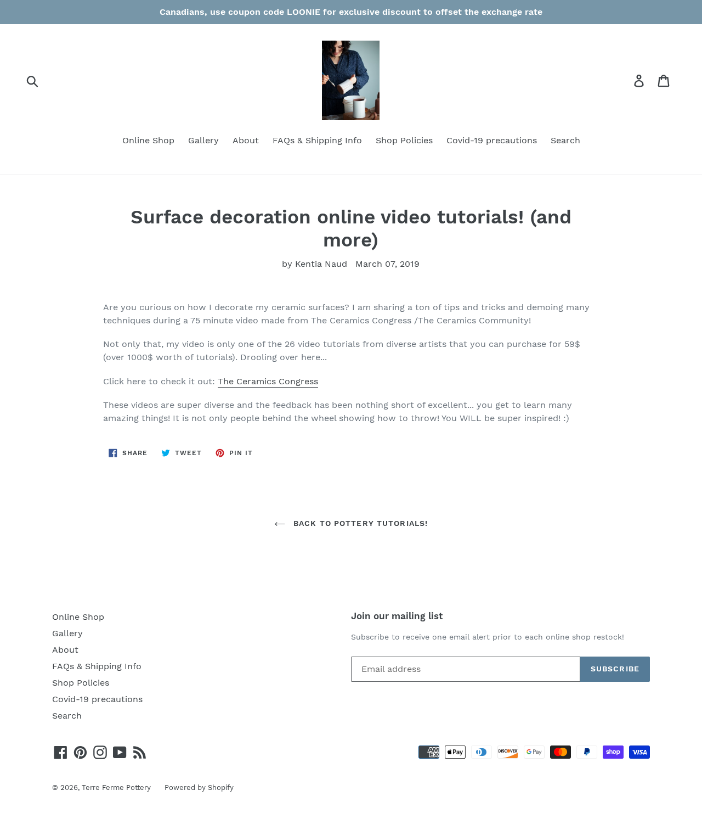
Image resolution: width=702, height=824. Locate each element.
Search (565, 140)
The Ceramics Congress (268, 381)
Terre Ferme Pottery (116, 787)
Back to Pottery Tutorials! (359, 523)
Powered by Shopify (199, 787)
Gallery (203, 140)
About (246, 140)
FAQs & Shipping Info (317, 140)
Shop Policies (404, 140)
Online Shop (148, 140)
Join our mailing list (397, 615)
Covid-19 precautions (491, 140)
